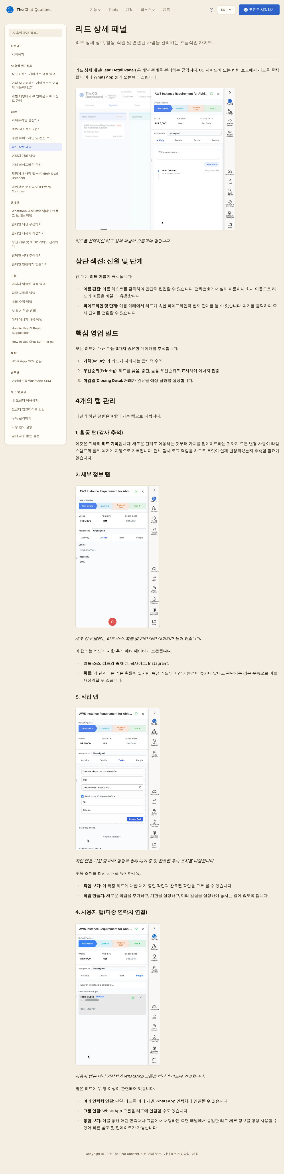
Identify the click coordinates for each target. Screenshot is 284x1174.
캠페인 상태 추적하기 (26, 255)
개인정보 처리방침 (177, 1154)
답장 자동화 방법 (23, 293)
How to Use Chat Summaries (32, 342)
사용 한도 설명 (22, 427)
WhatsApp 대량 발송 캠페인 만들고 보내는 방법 (35, 213)
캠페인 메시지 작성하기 (28, 233)
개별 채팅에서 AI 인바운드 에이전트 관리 (35, 98)
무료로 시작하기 (262, 10)
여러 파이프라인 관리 (26, 165)
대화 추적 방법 (22, 302)
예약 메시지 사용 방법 (27, 319)
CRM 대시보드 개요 (25, 129)
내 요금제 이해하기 (25, 400)
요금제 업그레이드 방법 (28, 409)
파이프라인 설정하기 (26, 120)
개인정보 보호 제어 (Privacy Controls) (31, 189)
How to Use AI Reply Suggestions (26, 330)
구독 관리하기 (21, 418)
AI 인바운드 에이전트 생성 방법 (33, 74)
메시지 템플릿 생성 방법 (28, 284)
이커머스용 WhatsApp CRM (31, 381)
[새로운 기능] (211, 10)
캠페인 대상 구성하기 (26, 224)
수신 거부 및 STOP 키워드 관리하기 (35, 244)
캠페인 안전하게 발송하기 (30, 264)
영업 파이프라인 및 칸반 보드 (32, 138)
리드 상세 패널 (22, 147)
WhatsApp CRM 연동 (27, 361)
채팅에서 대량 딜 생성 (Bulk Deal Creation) (35, 176)
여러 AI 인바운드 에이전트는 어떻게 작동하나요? (35, 85)
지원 (195, 1154)
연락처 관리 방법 (23, 156)
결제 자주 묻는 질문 (25, 436)
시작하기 (18, 54)
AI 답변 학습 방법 (24, 310)
